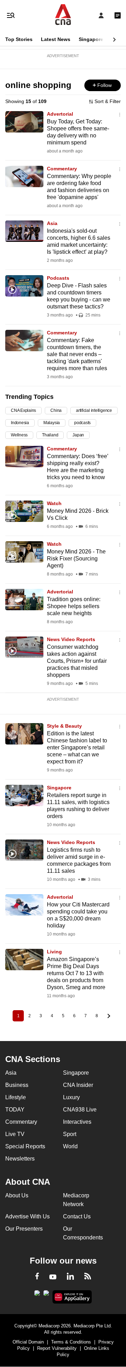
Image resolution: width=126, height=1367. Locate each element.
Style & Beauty (64, 726)
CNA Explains (23, 410)
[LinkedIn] (70, 1277)
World (70, 1146)
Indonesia (20, 422)
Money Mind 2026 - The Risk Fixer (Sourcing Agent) (76, 559)
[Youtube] (52, 1277)
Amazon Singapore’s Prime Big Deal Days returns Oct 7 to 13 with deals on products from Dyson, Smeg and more (76, 973)
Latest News (55, 39)
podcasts (82, 422)
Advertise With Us (27, 1216)
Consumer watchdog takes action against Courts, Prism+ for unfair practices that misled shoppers (77, 661)
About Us (16, 1195)
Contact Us (77, 1216)
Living (54, 951)
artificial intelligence (94, 410)
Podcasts (58, 278)
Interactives (77, 1122)
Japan (78, 435)
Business (16, 1085)
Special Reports (25, 1146)
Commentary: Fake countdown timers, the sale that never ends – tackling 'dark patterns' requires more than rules (77, 354)
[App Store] (46, 1295)
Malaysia (51, 422)
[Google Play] (37, 1295)
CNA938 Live (80, 1110)
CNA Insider (78, 1085)
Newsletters (20, 1159)
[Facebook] (37, 1277)
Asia (52, 223)
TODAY (14, 1110)
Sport (69, 1134)
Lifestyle (15, 1097)
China (56, 410)
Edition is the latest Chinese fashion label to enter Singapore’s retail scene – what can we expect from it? (77, 747)
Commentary (62, 168)
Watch (54, 503)
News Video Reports (71, 639)
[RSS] (87, 1277)
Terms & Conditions (71, 1342)
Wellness (19, 435)
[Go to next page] (107, 1015)
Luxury (71, 1097)
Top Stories (19, 39)
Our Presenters (24, 1229)
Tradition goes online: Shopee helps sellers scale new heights (73, 606)
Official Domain (28, 1342)
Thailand (50, 435)
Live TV (14, 1134)
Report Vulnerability (57, 1348)
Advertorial (60, 114)
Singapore (91, 39)
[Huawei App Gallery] (72, 1297)
